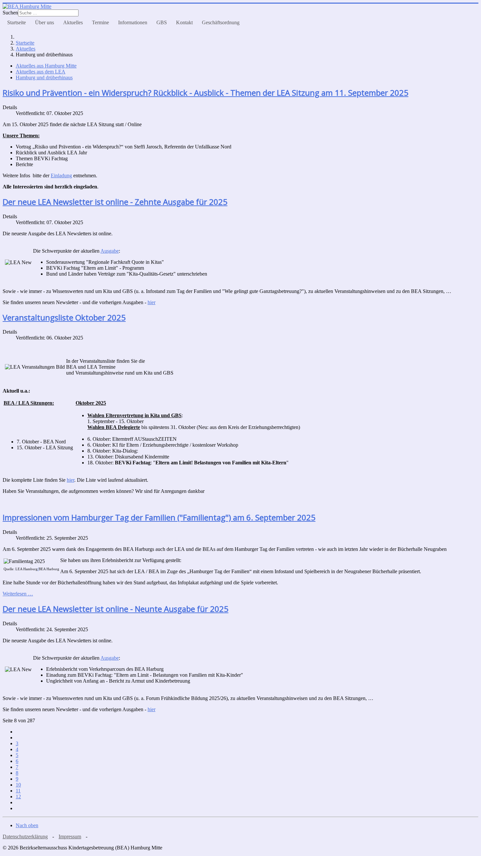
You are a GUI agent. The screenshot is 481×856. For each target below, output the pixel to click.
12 (18, 796)
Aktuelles (73, 22)
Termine (100, 22)
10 (18, 785)
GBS (161, 22)
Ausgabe (109, 251)
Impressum (70, 836)
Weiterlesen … (18, 593)
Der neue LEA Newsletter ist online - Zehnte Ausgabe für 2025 (115, 201)
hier (70, 480)
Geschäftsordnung (221, 22)
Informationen (132, 22)
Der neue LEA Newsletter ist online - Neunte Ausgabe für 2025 (115, 608)
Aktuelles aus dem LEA (40, 71)
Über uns (44, 22)
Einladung (61, 175)
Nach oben (27, 825)
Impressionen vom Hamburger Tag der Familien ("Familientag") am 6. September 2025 (159, 517)
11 (18, 790)
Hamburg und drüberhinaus (44, 77)
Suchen (10, 12)
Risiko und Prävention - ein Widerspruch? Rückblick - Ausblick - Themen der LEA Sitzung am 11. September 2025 (205, 92)
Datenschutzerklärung (25, 836)
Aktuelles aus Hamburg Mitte (46, 65)
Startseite (16, 22)
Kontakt (184, 22)
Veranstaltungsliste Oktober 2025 (64, 317)
